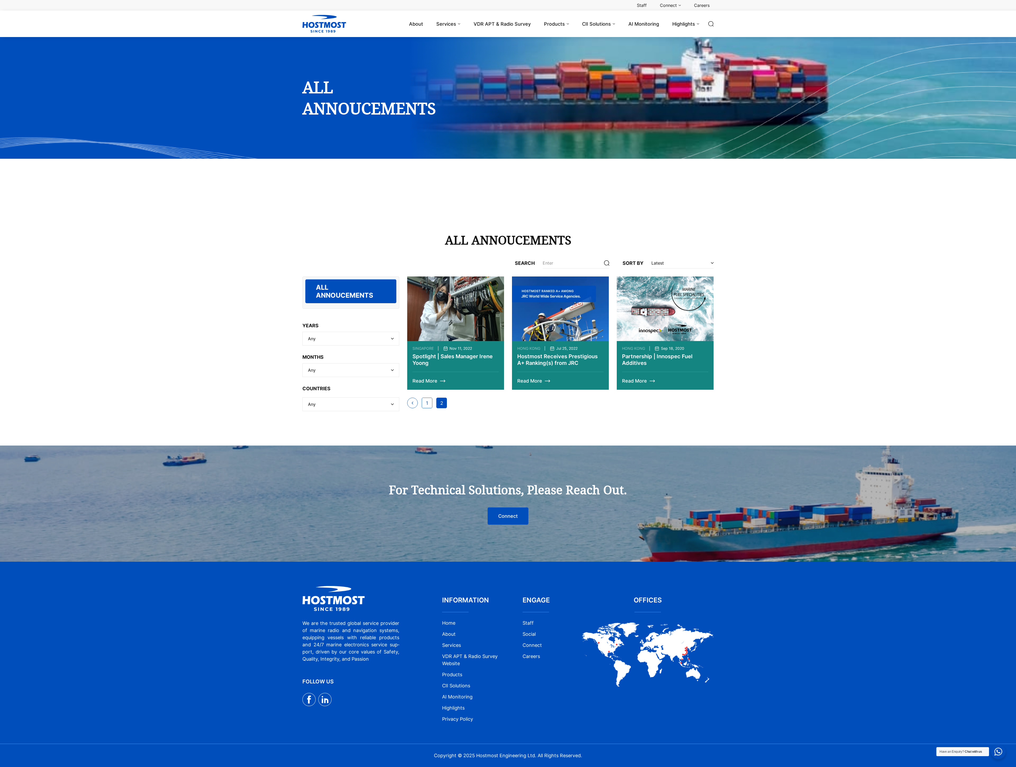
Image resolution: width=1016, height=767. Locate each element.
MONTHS (313, 357)
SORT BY (633, 263)
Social (529, 634)
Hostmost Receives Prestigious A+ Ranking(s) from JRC (557, 359)
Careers (531, 656)
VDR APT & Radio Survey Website (470, 659)
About (449, 634)
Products (452, 674)
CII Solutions (456, 685)
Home (448, 623)
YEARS (310, 325)
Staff (528, 623)
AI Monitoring (457, 697)
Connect (508, 516)
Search (525, 263)
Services (451, 645)
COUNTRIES (316, 388)
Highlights (453, 708)
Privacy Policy (457, 719)
